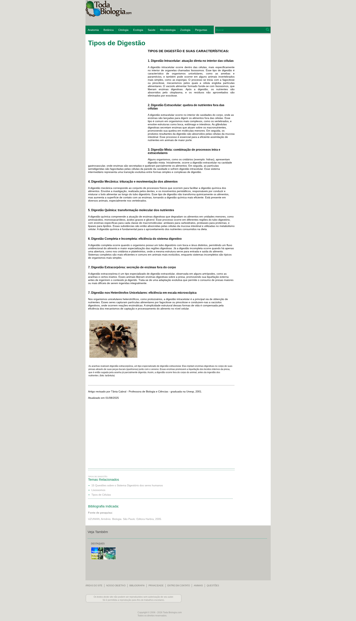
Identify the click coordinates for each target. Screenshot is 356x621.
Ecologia (138, 29)
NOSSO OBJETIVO (116, 585)
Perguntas (201, 29)
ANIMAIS (198, 585)
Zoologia (185, 29)
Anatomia (93, 29)
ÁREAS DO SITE (93, 585)
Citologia (123, 29)
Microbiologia (168, 29)
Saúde (151, 29)
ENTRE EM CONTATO (178, 585)
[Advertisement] (252, 95)
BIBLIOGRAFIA (137, 585)
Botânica (108, 29)
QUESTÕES (213, 585)
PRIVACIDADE (156, 585)
